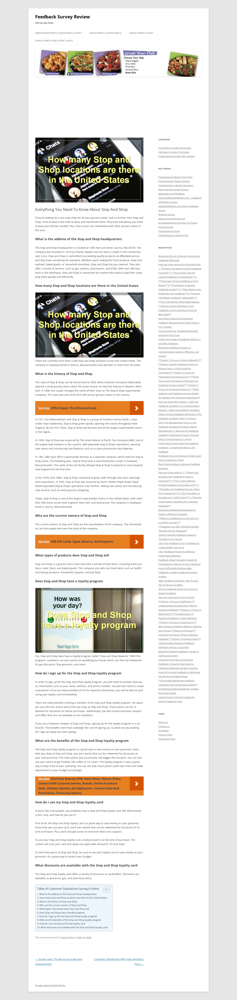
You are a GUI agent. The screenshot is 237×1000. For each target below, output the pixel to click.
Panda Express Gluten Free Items (175, 177)
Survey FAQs (67, 937)
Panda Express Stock (169, 231)
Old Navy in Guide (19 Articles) (173, 152)
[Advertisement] (118, 107)
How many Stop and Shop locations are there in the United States (73, 897)
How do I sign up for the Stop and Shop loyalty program (68, 916)
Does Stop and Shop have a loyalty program (62, 912)
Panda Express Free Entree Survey (54, 40)
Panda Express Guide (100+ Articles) (176, 156)
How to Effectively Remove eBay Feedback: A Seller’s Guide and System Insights (177, 572)
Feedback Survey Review (62, 17)
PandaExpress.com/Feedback (105, 33)
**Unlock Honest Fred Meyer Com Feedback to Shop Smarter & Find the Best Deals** (177, 310)
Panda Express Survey (141, 33)
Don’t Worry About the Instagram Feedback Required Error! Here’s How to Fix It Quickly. (179, 322)
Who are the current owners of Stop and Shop (63, 905)
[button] (105, 889)
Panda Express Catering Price (173, 235)
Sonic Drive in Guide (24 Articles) (174, 147)
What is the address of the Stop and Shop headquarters (68, 894)
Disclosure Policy (167, 738)
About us (163, 722)
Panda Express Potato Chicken (174, 181)
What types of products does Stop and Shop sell (64, 908)
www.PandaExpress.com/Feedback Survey (58, 33)
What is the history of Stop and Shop (58, 901)
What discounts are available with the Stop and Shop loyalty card (74, 927)
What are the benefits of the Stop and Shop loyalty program (70, 919)
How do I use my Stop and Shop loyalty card (62, 923)
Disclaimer (163, 730)
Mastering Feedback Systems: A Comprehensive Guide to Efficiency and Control (178, 352)
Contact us (164, 726)
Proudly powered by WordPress (50, 985)
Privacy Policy (165, 734)
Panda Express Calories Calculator (175, 185)
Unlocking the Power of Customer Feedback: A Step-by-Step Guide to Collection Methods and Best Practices (178, 664)
